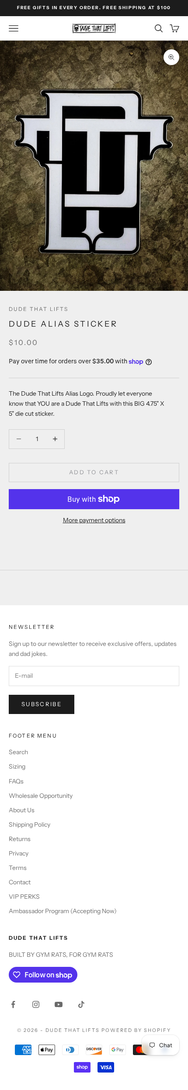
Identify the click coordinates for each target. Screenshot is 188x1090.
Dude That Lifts (38, 309)
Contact (20, 882)
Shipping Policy (29, 824)
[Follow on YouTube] (58, 1004)
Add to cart (94, 472)
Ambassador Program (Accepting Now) (63, 911)
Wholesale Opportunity (41, 796)
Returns (20, 839)
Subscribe (41, 703)
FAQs (16, 781)
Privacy (18, 853)
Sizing (17, 766)
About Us (22, 810)
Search (18, 752)
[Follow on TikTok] (81, 1004)
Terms (18, 868)
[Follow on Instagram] (35, 1004)
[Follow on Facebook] (13, 1004)
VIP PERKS (24, 896)
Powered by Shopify (136, 1030)
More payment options (94, 520)
